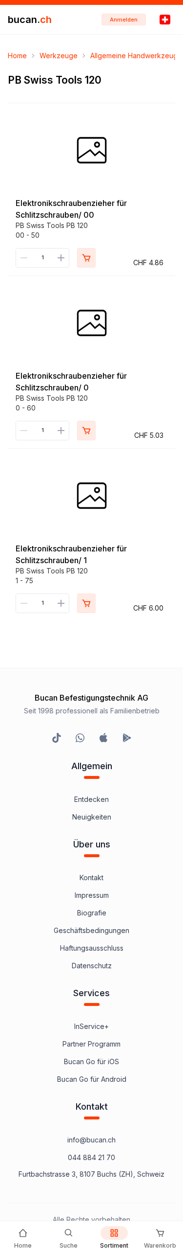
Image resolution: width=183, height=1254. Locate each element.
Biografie (91, 913)
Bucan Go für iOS (91, 1061)
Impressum (92, 895)
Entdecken (91, 799)
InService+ (91, 1026)
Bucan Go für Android (91, 1079)
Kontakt (91, 877)
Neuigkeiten (91, 817)
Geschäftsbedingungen (91, 930)
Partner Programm (91, 1044)
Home (17, 55)
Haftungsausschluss (91, 948)
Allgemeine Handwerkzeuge (136, 55)
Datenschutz (92, 965)
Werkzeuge (59, 55)
